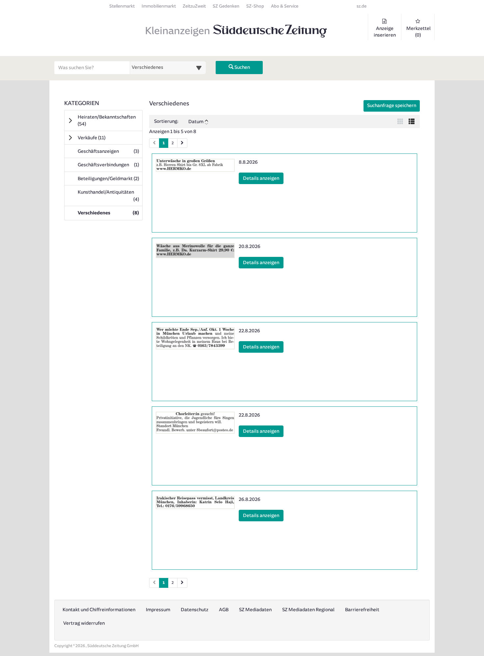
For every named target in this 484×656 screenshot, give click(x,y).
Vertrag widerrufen (84, 623)
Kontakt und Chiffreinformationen (99, 610)
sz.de (361, 6)
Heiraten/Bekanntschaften (107, 120)
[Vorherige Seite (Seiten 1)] (154, 143)
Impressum (158, 610)
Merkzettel (418, 32)
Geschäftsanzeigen (110, 151)
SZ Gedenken (226, 6)
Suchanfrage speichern (391, 105)
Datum (195, 121)
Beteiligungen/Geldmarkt (110, 178)
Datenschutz (194, 610)
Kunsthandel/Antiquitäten (110, 195)
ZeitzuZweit (194, 6)
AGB (224, 610)
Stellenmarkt (122, 6)
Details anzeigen (263, 178)
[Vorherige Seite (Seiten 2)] (154, 583)
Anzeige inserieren (385, 32)
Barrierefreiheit (362, 610)
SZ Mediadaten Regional (308, 610)
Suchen (241, 67)
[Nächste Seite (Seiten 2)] (182, 583)
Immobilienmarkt (159, 6)
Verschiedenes (110, 213)
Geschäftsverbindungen (110, 165)
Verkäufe (101, 138)
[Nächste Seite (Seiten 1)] (182, 143)
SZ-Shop (255, 6)
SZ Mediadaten (255, 610)
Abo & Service (284, 6)
